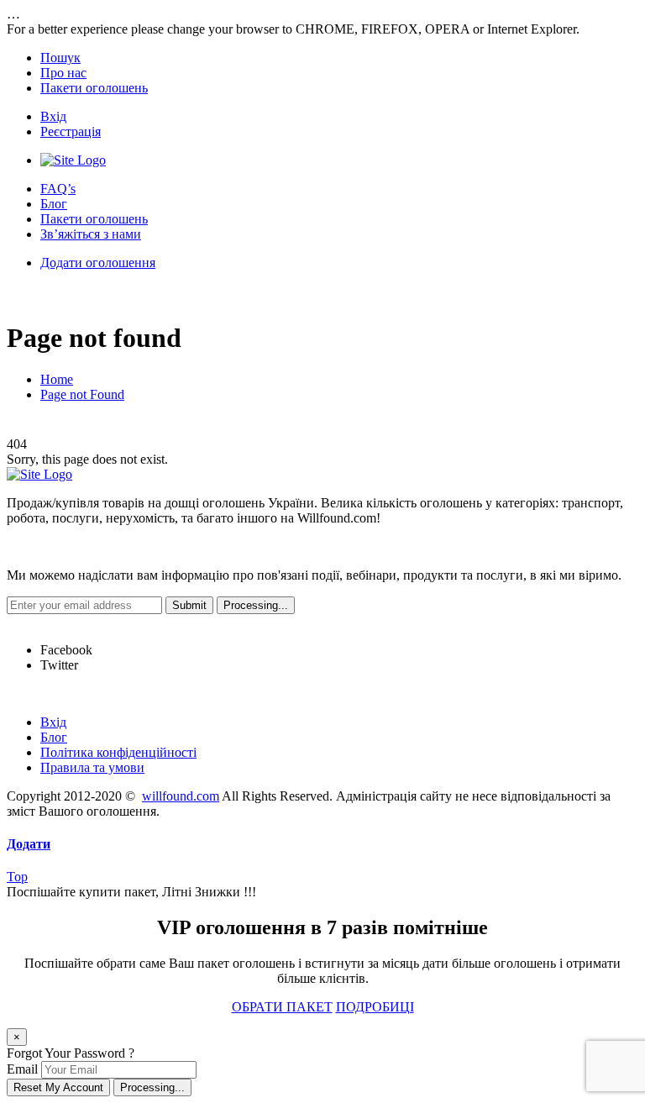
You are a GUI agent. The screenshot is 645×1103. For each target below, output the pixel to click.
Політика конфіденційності (118, 752)
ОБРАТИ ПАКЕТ (282, 1007)
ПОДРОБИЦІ (375, 1007)
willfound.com (180, 796)
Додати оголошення (97, 262)
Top (17, 876)
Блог (53, 204)
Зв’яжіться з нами (90, 234)
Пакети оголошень (94, 88)
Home (56, 379)
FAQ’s (58, 188)
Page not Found (82, 394)
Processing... (152, 1087)
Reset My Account (58, 1087)
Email (22, 1069)
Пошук (60, 57)
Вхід (53, 116)
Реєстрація (70, 131)
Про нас (63, 73)
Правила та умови (92, 767)
